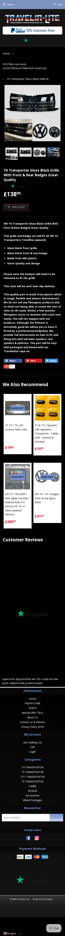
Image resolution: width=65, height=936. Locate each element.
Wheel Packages (32, 800)
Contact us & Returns (32, 722)
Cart (59, 4)
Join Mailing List (32, 742)
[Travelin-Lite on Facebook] (28, 839)
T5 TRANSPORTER (32, 772)
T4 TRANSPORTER (32, 767)
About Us (32, 717)
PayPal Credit (32, 703)
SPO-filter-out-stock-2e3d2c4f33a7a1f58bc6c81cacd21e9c (25, 66)
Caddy (32, 786)
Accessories (33, 795)
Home (6, 53)
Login (32, 751)
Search (32, 708)
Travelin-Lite (23, 899)
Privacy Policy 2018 (32, 727)
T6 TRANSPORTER (32, 781)
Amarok (32, 790)
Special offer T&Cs (32, 712)
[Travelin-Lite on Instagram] (37, 839)
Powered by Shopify (42, 899)
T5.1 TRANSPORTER (33, 776)
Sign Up (56, 817)
